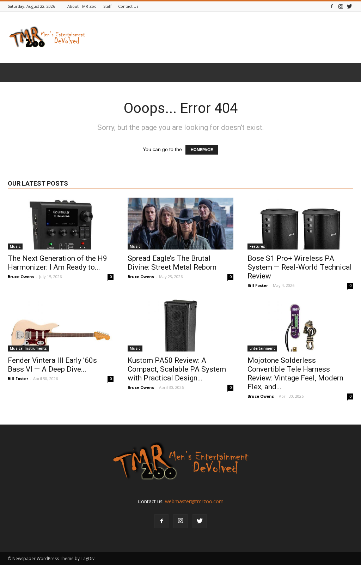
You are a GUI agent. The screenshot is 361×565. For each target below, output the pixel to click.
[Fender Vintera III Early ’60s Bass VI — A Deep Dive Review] (61, 325)
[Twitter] (349, 6)
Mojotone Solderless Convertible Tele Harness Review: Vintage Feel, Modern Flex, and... (295, 373)
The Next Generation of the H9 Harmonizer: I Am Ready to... (57, 262)
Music (15, 246)
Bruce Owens (21, 276)
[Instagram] (340, 6)
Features (257, 246)
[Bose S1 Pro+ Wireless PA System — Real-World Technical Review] (300, 224)
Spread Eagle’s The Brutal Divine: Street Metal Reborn (172, 262)
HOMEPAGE (202, 150)
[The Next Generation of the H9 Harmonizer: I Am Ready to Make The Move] (61, 224)
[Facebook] (332, 6)
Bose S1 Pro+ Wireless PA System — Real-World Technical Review (299, 267)
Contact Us (128, 6)
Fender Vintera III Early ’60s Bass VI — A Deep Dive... (52, 364)
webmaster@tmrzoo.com (194, 501)
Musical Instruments (28, 348)
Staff (107, 6)
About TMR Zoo (82, 6)
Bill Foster (257, 285)
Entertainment (262, 348)
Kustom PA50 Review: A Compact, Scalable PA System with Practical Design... (177, 369)
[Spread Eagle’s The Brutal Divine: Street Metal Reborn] (180, 224)
